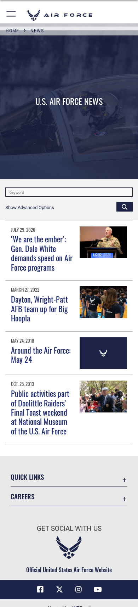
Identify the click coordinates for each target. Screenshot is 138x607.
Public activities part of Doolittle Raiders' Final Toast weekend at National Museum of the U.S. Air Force (40, 412)
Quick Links (27, 477)
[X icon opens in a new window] (59, 589)
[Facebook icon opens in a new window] (40, 589)
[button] (11, 15)
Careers (22, 496)
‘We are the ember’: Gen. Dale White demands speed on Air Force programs (42, 252)
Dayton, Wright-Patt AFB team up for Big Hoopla (39, 308)
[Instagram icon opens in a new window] (78, 589)
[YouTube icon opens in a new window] (97, 589)
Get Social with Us (69, 528)
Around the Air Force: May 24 (40, 354)
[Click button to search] (124, 206)
